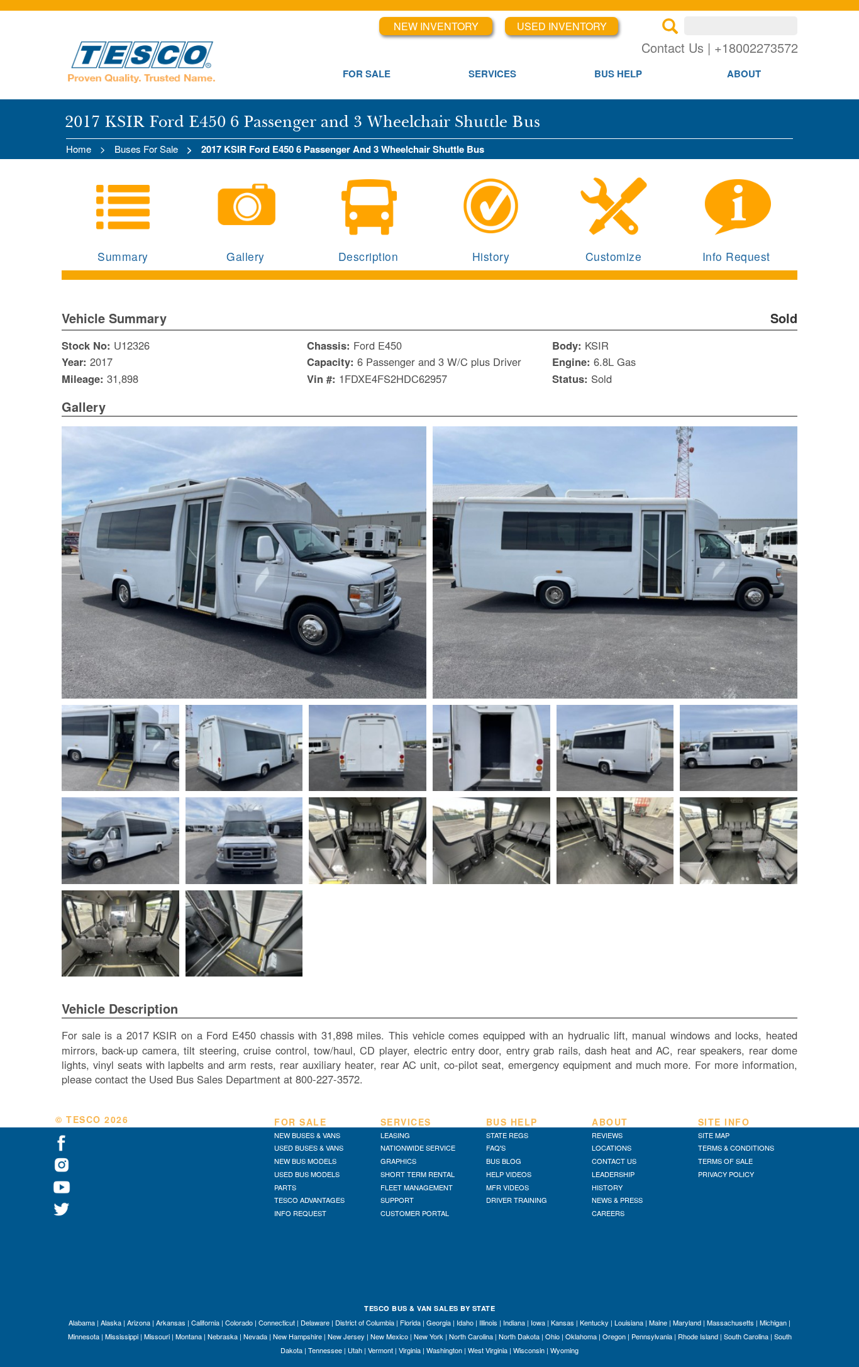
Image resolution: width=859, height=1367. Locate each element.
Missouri (157, 1336)
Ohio (552, 1336)
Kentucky (594, 1322)
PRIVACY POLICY (726, 1174)
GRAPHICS (398, 1161)
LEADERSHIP (613, 1174)
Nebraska (223, 1336)
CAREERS (608, 1213)
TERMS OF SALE (725, 1161)
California (205, 1322)
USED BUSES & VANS (308, 1148)
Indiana (514, 1322)
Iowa (538, 1322)
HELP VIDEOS (508, 1174)
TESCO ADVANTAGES (309, 1200)
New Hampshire (297, 1336)
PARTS (285, 1187)
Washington (444, 1350)
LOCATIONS (611, 1148)
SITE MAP (713, 1135)
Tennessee (325, 1350)
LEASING (395, 1135)
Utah (355, 1350)
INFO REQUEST (300, 1213)
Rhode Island (698, 1336)
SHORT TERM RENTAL (417, 1174)
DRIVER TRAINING (516, 1200)
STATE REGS (507, 1135)
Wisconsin (529, 1350)
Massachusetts (730, 1322)
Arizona (138, 1322)
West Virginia (487, 1350)
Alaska (111, 1322)
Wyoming (564, 1350)
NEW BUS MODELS (305, 1161)
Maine (658, 1322)
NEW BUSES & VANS (307, 1135)
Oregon (614, 1336)
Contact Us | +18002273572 (719, 47)
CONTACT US (614, 1161)
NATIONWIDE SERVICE (417, 1148)
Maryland (687, 1322)
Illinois (488, 1322)
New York (428, 1336)
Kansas (562, 1322)
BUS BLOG (503, 1161)
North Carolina (471, 1336)
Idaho (465, 1322)
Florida (410, 1322)
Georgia (438, 1322)
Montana (188, 1336)
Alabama (82, 1322)
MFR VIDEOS (507, 1187)
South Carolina (746, 1336)
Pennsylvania (651, 1336)
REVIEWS (607, 1135)
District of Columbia (364, 1322)
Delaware (315, 1322)
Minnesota (83, 1336)
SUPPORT (397, 1200)
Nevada (255, 1336)
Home (78, 148)
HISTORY (607, 1187)
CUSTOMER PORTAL (414, 1213)
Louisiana (628, 1322)
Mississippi (121, 1336)
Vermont (380, 1350)
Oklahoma (581, 1336)
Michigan (773, 1322)
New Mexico (389, 1336)
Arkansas (171, 1322)
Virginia (410, 1350)
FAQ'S (496, 1148)
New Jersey (346, 1336)
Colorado (239, 1322)
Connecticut (276, 1322)
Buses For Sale (146, 148)
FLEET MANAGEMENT (416, 1187)
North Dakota (519, 1336)
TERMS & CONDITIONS (736, 1148)
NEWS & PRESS (617, 1200)
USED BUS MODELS (307, 1174)
